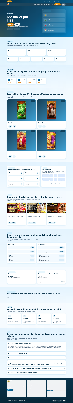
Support (49, 4)
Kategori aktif (29, 385)
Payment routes (30, 390)
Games (35, 4)
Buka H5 (17, 24)
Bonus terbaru (29, 388)
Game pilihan (29, 382)
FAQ (52, 4)
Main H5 (63, 4)
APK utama (10, 24)
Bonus (42, 4)
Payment (45, 4)
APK (10, 126)
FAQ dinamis (29, 396)
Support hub (29, 393)
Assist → (62, 281)
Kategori (38, 4)
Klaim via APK (12, 222)
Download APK (57, 4)
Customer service (50, 390)
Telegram (48, 388)
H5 (14, 126)
